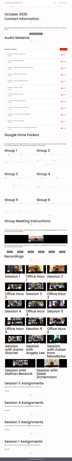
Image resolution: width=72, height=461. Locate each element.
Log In (55, 2)
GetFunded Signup (62, 2)
